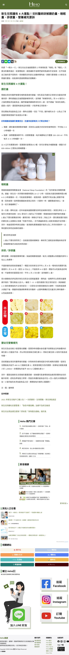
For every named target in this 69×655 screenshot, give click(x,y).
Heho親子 (49, 640)
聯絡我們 (37, 646)
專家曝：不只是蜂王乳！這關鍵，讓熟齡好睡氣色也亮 (24, 520)
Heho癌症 (49, 644)
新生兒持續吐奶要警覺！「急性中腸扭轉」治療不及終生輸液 (25, 406)
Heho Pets (49, 653)
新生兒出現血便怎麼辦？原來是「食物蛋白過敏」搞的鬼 (23, 411)
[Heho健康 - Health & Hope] (34, 4)
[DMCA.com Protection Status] (2, 651)
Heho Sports (49, 646)
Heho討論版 (49, 649)
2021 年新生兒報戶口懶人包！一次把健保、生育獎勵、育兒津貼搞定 (28, 400)
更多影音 (63, 503)
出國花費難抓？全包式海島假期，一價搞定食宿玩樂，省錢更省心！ (27, 535)
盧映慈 (21, 21)
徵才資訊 (37, 644)
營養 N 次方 (49, 651)
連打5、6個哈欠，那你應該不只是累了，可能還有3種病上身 (25, 512)
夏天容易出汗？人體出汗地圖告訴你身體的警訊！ (22, 527)
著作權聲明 (37, 642)
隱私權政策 (37, 640)
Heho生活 (49, 642)
